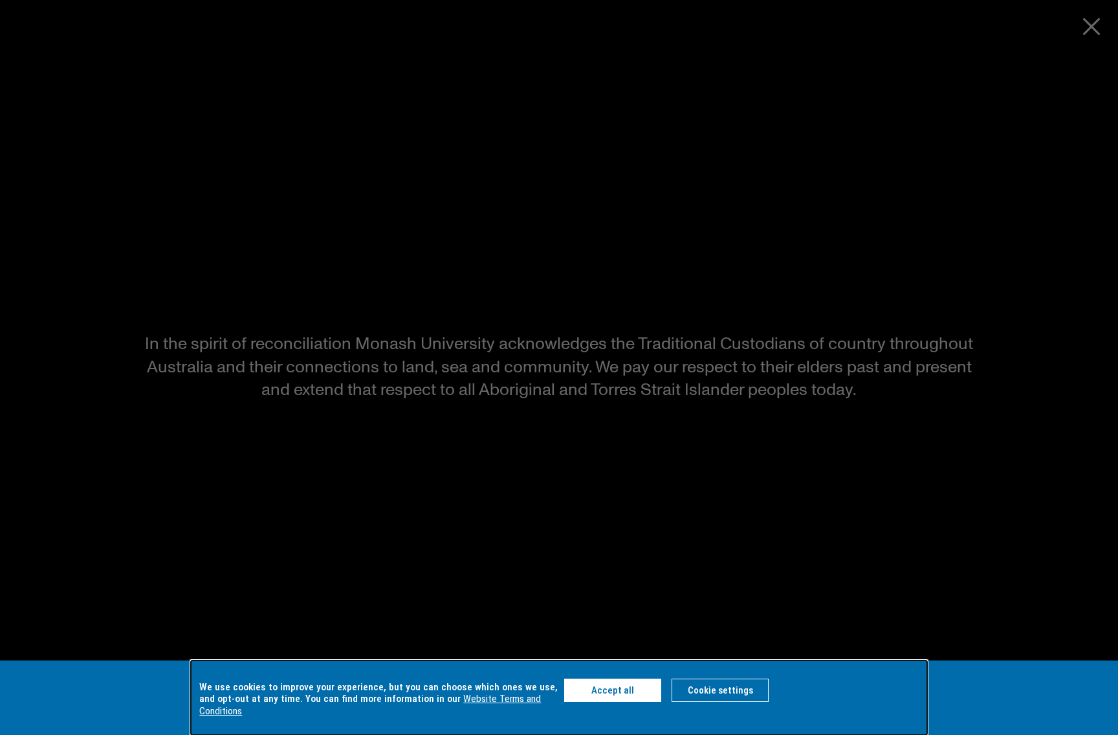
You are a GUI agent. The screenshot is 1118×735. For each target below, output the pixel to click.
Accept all (612, 690)
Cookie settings (720, 690)
